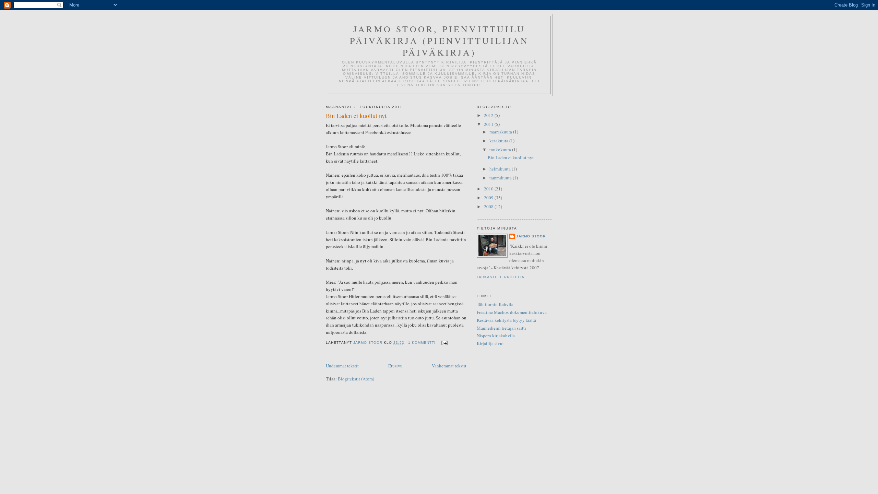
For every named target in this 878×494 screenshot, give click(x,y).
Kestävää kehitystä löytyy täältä (506, 320)
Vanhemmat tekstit (449, 366)
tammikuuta (501, 178)
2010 (489, 189)
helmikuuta (500, 169)
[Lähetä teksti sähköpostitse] (444, 342)
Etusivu (395, 366)
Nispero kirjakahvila (496, 335)
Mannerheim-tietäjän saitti (501, 328)
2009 (489, 198)
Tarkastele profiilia (500, 277)
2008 (489, 206)
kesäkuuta (499, 141)
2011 (489, 124)
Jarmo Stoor (531, 236)
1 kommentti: (423, 342)
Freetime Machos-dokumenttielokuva (512, 312)
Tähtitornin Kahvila (495, 304)
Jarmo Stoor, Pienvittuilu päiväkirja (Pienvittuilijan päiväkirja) (439, 40)
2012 (489, 115)
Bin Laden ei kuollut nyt (356, 115)
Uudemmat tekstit (342, 366)
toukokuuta (500, 149)
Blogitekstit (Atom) (356, 379)
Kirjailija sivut (490, 343)
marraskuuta (501, 132)
